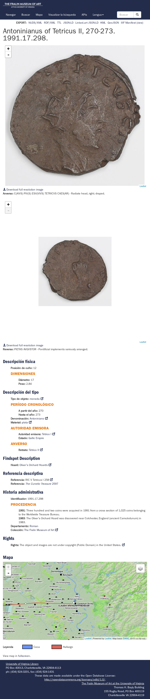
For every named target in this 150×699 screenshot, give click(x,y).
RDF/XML (49, 22)
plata (25, 422)
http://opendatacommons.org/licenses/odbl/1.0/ (74, 679)
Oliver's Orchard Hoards (34, 465)
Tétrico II (34, 450)
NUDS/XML (35, 22)
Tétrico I (46, 434)
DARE (126, 638)
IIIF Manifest (128, 22)
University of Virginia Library (22, 664)
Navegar (11, 14)
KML (103, 22)
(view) (140, 22)
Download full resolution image (24, 189)
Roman (34, 526)
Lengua (97, 14)
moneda (35, 399)
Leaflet (143, 186)
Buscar (25, 14)
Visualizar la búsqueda (62, 14)
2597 (41, 483)
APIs (84, 14)
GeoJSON (113, 22)
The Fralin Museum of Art (39, 530)
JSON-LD (68, 22)
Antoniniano (37, 418)
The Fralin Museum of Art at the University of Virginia (113, 683)
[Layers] (140, 568)
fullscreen (24, 656)
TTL (59, 22)
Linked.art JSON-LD (86, 22)
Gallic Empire (36, 438)
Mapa (39, 14)
